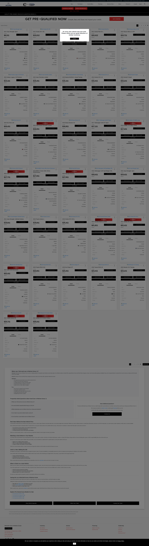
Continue (74, 38)
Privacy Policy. (120, 541)
